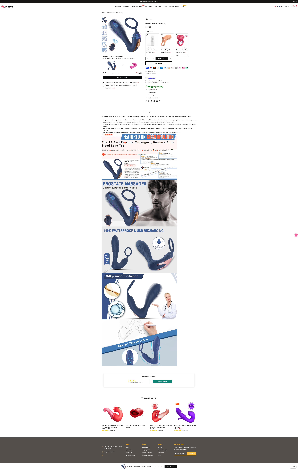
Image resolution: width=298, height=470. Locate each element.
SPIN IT (170, 240)
